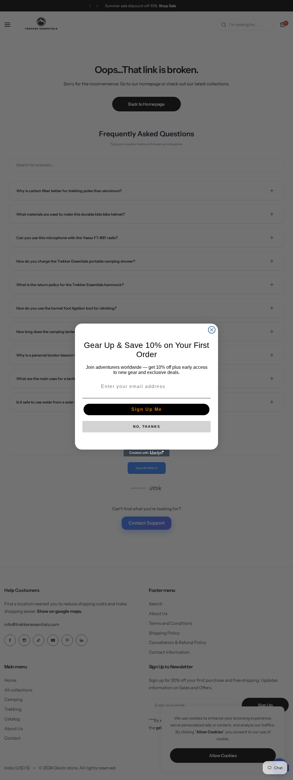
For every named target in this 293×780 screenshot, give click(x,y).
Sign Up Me (146, 409)
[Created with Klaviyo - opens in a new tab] (146, 453)
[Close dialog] (211, 329)
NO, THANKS (146, 427)
